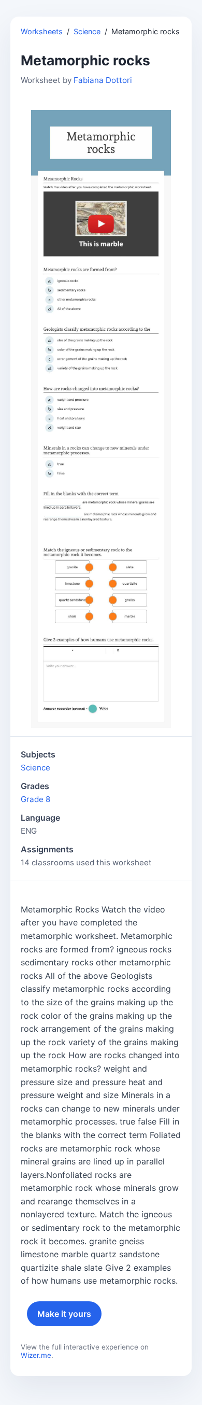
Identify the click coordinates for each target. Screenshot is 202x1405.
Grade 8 (35, 799)
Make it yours (64, 1314)
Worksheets (42, 31)
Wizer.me (36, 1355)
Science (87, 31)
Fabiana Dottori (103, 80)
